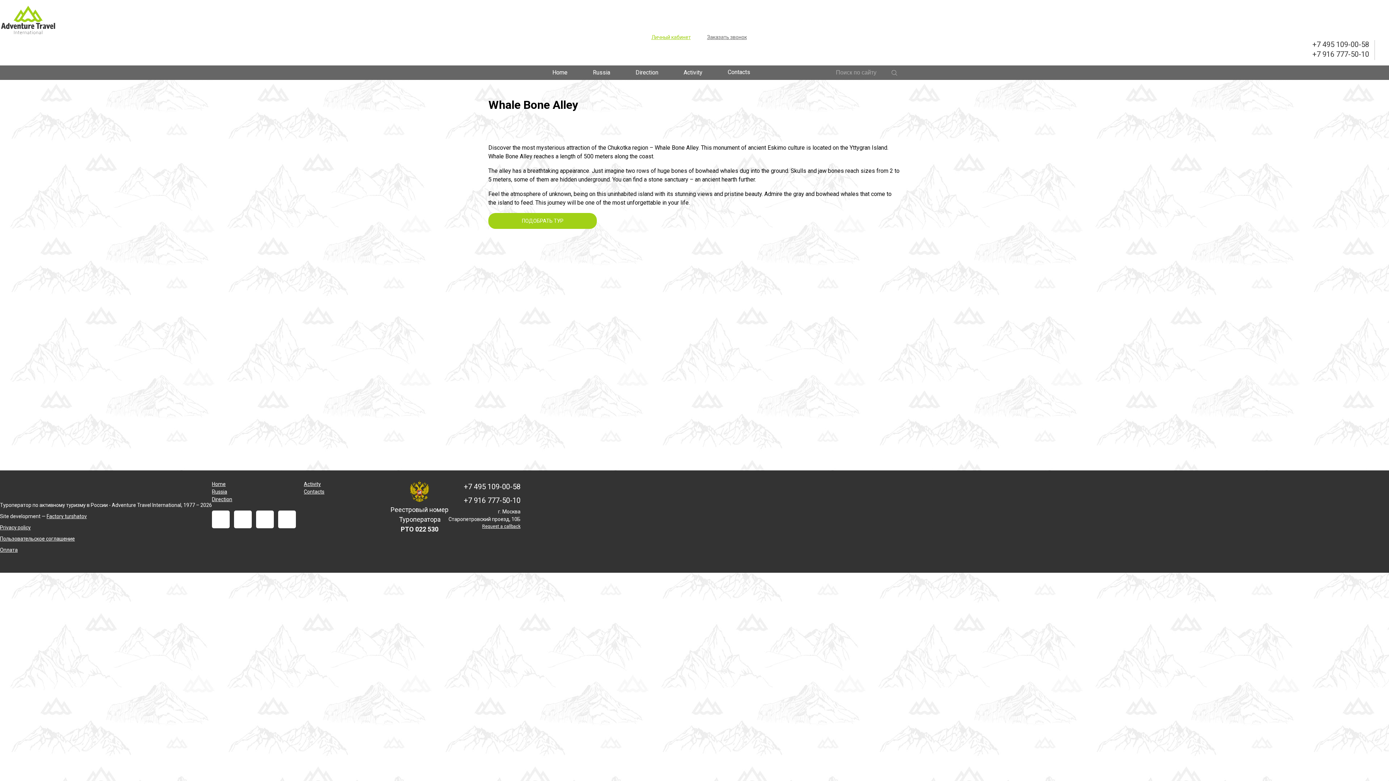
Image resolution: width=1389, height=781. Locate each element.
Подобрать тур (543, 221)
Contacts (739, 72)
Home (560, 72)
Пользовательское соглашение (37, 539)
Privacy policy (15, 527)
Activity (693, 72)
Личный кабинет (671, 37)
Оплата (9, 550)
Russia (601, 72)
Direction (647, 72)
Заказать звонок (727, 37)
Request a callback (501, 526)
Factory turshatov (67, 516)
